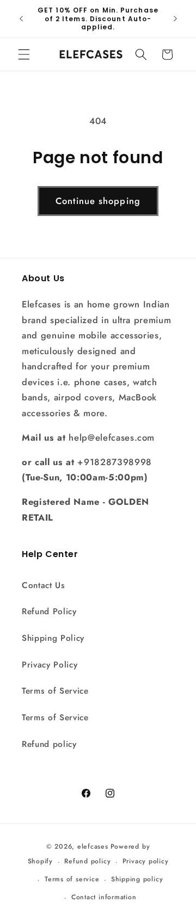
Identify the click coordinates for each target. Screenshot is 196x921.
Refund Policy (49, 611)
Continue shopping (98, 200)
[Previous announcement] (21, 18)
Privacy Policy (49, 665)
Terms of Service (55, 691)
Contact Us (43, 585)
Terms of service (72, 879)
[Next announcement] (175, 18)
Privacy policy (145, 861)
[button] (24, 54)
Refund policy (49, 744)
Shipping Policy (53, 638)
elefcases (92, 846)
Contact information (104, 897)
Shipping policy (137, 879)
